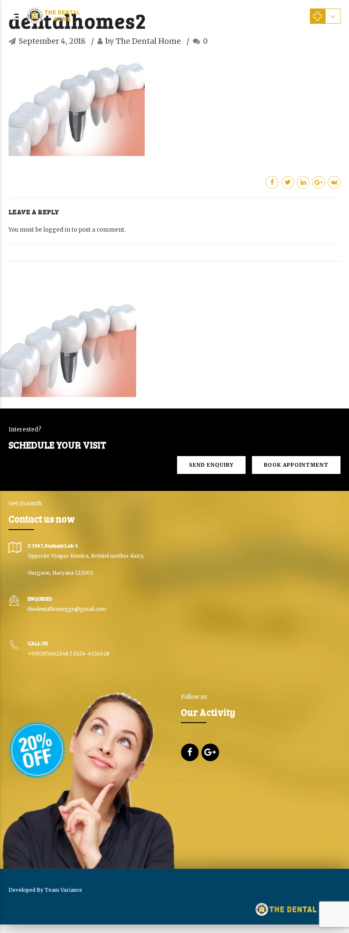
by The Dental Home (143, 41)
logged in (56, 229)
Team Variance (63, 890)
